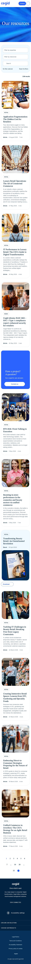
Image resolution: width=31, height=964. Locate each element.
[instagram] (15, 906)
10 (15, 865)
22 (14, 871)
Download (6, 584)
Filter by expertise (10, 50)
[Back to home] (5, 3)
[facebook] (23, 906)
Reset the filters (23, 69)
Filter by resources (10, 57)
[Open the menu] (28, 3)
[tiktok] (19, 906)
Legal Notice (15, 936)
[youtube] (11, 906)
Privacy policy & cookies (15, 948)
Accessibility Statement (15, 944)
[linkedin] (7, 906)
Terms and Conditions (15, 940)
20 (19, 865)
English (16, 953)
